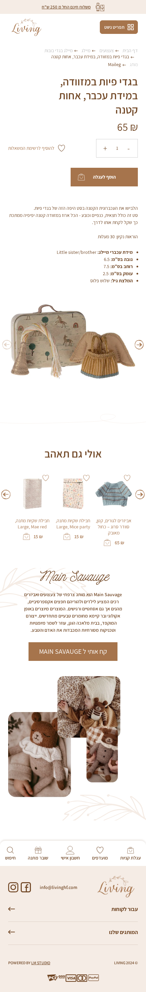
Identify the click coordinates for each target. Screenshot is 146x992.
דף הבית (130, 50)
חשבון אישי (70, 858)
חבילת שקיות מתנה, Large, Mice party (73, 524)
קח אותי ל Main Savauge (73, 651)
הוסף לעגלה (104, 177)
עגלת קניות (130, 858)
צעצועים (106, 50)
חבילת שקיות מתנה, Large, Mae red (32, 524)
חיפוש (10, 858)
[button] (139, 344)
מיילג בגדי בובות (58, 50)
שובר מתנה (38, 858)
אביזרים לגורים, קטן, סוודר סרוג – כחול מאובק (113, 527)
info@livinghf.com (58, 887)
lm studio (40, 962)
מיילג (85, 50)
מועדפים (100, 858)
